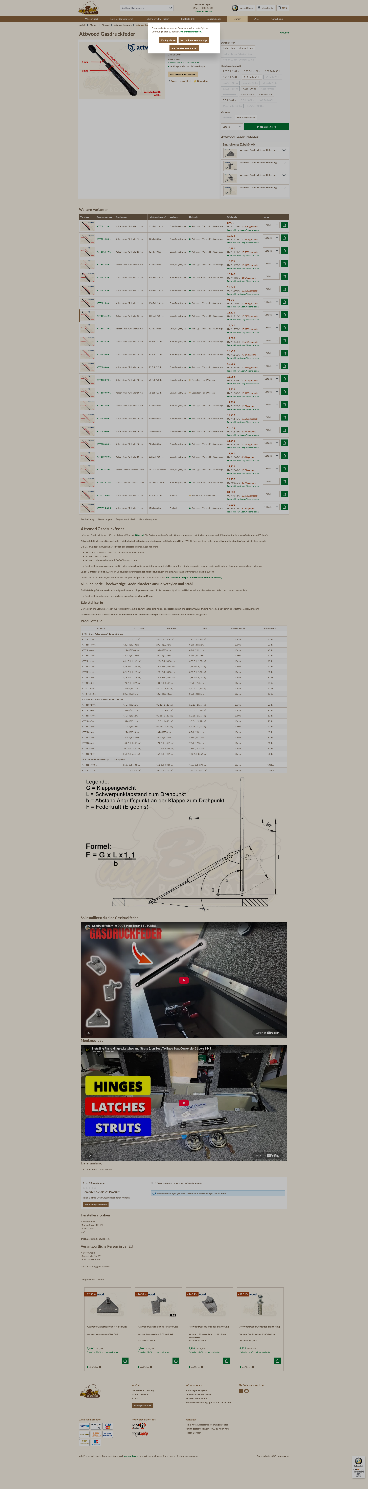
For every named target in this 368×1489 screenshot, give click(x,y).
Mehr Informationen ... (191, 31)
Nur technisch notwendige (193, 40)
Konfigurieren (168, 40)
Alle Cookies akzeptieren (184, 48)
